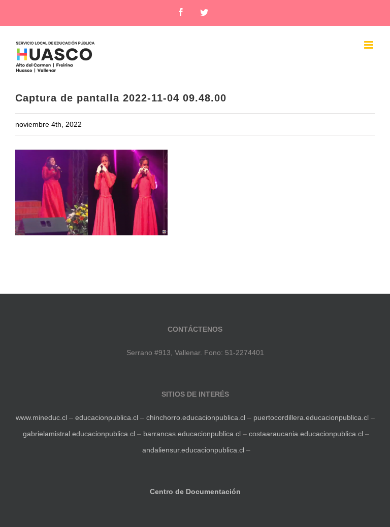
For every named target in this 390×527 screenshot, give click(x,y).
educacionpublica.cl (106, 417)
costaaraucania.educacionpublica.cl (307, 434)
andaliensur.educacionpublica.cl (193, 450)
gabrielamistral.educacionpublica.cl (79, 434)
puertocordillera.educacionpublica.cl (311, 417)
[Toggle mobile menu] (369, 45)
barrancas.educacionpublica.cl (192, 434)
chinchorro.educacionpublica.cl (195, 417)
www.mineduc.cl (41, 417)
